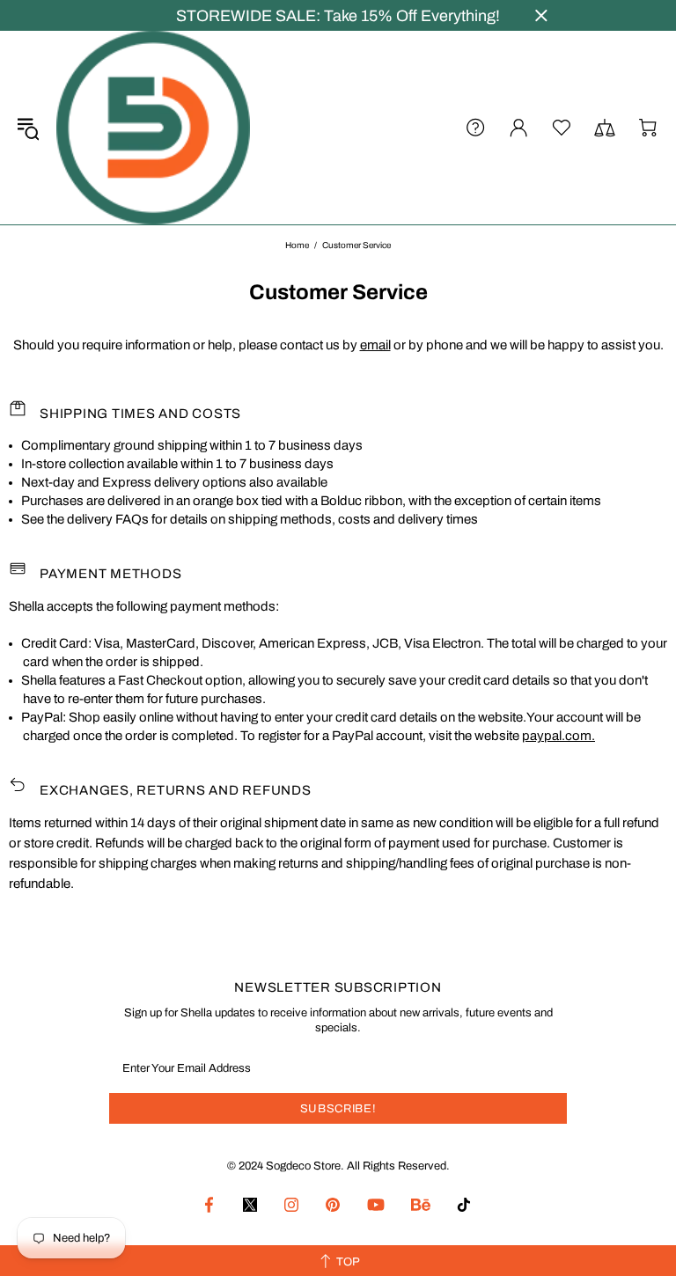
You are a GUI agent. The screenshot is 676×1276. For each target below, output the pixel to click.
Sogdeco (153, 127)
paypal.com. (558, 736)
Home (297, 245)
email (375, 345)
